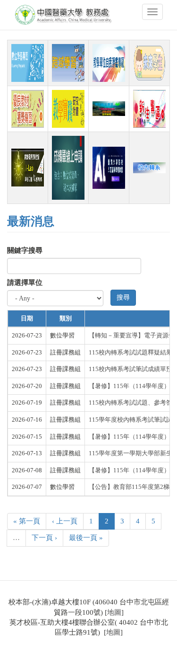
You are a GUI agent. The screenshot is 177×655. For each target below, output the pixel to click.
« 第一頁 (26, 521)
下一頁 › (44, 537)
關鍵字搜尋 (24, 250)
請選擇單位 (24, 282)
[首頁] (64, 15)
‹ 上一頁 (64, 521)
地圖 (114, 612)
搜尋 (123, 297)
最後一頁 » (86, 537)
